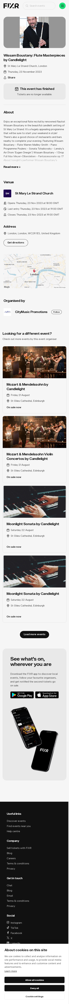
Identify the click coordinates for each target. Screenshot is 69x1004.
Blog (9, 853)
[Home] (11, 6)
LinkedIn (15, 943)
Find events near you (19, 826)
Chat (9, 885)
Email (10, 895)
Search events (37, 5)
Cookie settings (34, 996)
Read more (11, 166)
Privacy (11, 868)
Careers (11, 858)
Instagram (16, 922)
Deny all (34, 988)
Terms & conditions (18, 863)
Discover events (16, 820)
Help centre (13, 831)
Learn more (10, 971)
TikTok (14, 927)
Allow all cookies (34, 980)
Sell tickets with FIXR (19, 848)
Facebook (16, 933)
